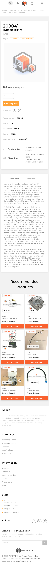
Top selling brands (9, 439)
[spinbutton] (8, 96)
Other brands (7, 446)
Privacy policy (7, 482)
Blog (4, 485)
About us (5, 468)
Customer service (9, 475)
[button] (12, 94)
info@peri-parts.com (12, 512)
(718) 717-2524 (9, 509)
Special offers (7, 450)
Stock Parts (6, 453)
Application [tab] (31, 179)
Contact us (6, 471)
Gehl (34, 10)
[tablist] (24, 178)
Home (4, 10)
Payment (5, 478)
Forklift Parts (25, 10)
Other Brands (14, 10)
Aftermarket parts (9, 443)
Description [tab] (14, 179)
